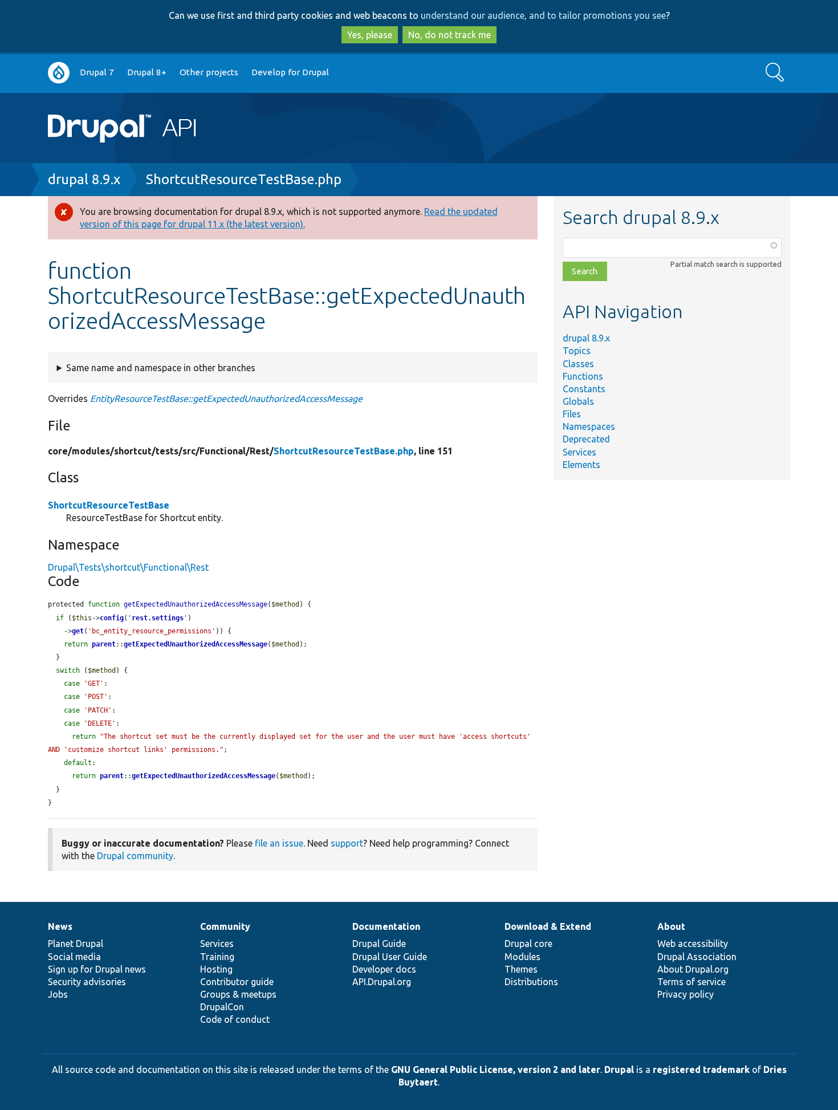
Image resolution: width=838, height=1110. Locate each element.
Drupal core (528, 943)
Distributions (531, 982)
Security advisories (87, 982)
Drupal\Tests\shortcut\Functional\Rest (128, 567)
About (671, 926)
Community (225, 926)
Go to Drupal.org (59, 72)
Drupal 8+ (146, 72)
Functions (583, 376)
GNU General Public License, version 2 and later (495, 1069)
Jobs (58, 994)
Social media (74, 957)
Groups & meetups (238, 994)
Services (579, 452)
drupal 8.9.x (84, 179)
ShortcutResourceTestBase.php (243, 179)
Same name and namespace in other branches (160, 368)
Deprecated (586, 439)
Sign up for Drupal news (97, 969)
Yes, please (369, 35)
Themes (521, 969)
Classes (578, 364)
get (78, 631)
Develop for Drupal (290, 72)
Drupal (619, 1069)
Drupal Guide (379, 943)
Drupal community (135, 856)
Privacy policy (685, 994)
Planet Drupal (75, 943)
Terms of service (691, 982)
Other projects (209, 72)
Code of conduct (235, 1019)
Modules (522, 957)
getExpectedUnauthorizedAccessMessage (195, 644)
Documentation (386, 926)
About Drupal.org (693, 969)
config (112, 618)
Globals (578, 401)
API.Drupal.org (381, 982)
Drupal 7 (97, 72)
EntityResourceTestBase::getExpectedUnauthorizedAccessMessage (226, 398)
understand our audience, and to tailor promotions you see (543, 15)
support (347, 843)
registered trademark (701, 1069)
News (60, 926)
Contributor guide (237, 982)
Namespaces (589, 426)
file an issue (279, 843)
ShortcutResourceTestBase (108, 505)
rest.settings (158, 618)
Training (217, 957)
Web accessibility (692, 943)
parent (104, 644)
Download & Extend (548, 926)
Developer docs (384, 969)
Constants (584, 389)
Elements (581, 465)
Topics (577, 350)
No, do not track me (449, 35)
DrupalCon (222, 1007)
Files (572, 414)
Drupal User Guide (389, 957)
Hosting (216, 969)
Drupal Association (697, 957)
